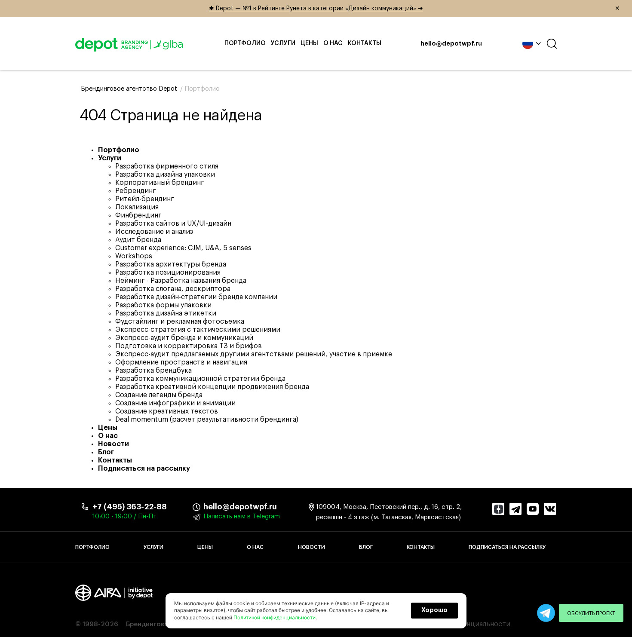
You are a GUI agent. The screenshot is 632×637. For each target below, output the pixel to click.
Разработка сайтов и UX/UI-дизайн (173, 223)
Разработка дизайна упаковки (165, 174)
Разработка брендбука (153, 370)
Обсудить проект (591, 613)
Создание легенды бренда (158, 395)
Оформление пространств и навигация (181, 362)
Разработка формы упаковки (163, 305)
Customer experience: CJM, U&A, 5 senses (183, 248)
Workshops (133, 256)
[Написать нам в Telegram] (546, 613)
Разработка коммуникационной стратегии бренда (200, 378)
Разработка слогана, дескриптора (172, 288)
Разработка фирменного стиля (166, 166)
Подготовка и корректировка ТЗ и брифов (188, 346)
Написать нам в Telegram (241, 516)
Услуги (283, 43)
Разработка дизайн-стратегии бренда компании (196, 297)
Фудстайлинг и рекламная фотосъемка (179, 321)
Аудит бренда (138, 239)
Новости (113, 444)
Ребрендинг (135, 190)
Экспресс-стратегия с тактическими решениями (197, 329)
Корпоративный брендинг (159, 182)
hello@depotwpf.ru (451, 44)
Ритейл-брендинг (144, 199)
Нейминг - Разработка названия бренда (180, 280)
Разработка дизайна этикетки (165, 313)
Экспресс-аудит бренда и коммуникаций (184, 337)
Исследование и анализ (154, 231)
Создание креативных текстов (166, 411)
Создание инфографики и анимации (175, 403)
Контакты (364, 43)
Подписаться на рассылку (144, 468)
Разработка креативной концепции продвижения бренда (212, 386)
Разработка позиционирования (168, 272)
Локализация (137, 207)
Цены (309, 43)
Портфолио (245, 43)
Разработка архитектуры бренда (170, 264)
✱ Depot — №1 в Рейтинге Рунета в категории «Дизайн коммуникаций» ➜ (414, 9)
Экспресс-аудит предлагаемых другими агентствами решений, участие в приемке (253, 354)
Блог (106, 452)
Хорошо (434, 610)
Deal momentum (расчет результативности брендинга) (206, 419)
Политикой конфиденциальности (274, 617)
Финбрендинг (138, 215)
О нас (333, 43)
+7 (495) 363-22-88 (129, 507)
